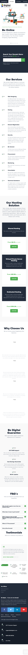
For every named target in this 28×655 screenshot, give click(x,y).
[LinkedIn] (17, 609)
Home (2, 614)
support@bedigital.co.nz (11, 630)
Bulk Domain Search (15, 63)
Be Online (19, 1)
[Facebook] (4, 609)
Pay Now (14, 616)
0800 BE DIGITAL (10, 635)
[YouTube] (24, 609)
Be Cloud (25, 1)
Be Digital (12, 1)
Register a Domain (6, 63)
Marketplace (4, 1)
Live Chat (8, 640)
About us (7, 614)
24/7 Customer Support (11, 625)
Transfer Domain (6, 64)
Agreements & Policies (6, 616)
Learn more (14, 246)
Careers (12, 614)
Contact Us (18, 614)
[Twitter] (11, 609)
